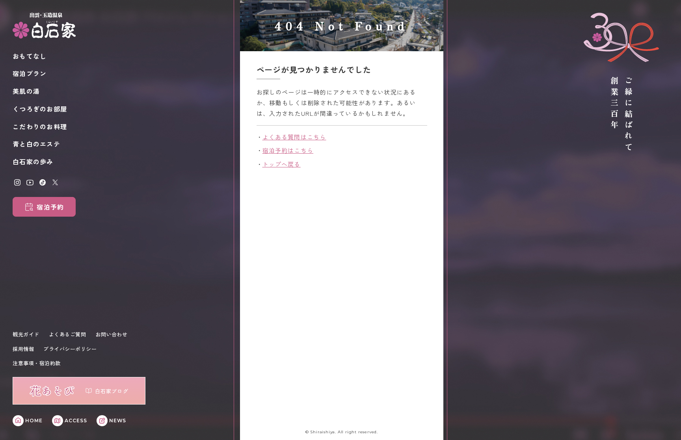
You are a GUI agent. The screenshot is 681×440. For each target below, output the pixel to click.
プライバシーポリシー (70, 349)
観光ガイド (26, 334)
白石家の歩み (33, 161)
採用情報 (23, 349)
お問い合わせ (111, 334)
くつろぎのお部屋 (40, 108)
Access (76, 420)
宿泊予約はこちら (288, 150)
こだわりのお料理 (40, 126)
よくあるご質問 (67, 334)
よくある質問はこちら (294, 137)
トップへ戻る (281, 164)
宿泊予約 (50, 207)
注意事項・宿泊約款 (37, 363)
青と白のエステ (36, 144)
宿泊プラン (30, 73)
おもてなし (30, 56)
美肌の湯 (26, 91)
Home (34, 420)
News (118, 420)
